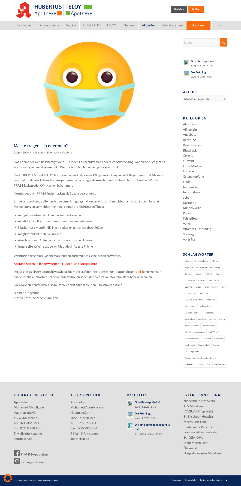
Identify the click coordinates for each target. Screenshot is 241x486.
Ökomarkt (190, 448)
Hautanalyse (190, 293)
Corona (188, 155)
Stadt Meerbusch (195, 443)
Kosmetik (189, 203)
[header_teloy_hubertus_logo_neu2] (53, 10)
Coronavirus (190, 280)
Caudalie (200, 274)
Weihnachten (219, 364)
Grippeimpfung (193, 176)
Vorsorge (67, 152)
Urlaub (200, 364)
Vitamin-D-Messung (197, 229)
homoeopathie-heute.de (200, 432)
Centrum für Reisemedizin (201, 427)
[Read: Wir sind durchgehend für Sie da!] (130, 426)
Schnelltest (190, 218)
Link (139, 271)
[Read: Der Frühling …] (186, 73)
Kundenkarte (192, 208)
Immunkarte (191, 187)
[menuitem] (25, 25)
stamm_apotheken (33, 462)
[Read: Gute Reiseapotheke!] (186, 62)
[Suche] (219, 25)
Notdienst (202, 319)
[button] (8, 478)
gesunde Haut (215, 280)
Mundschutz (190, 319)
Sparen (216, 345)
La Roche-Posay (191, 313)
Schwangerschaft (192, 338)
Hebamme (203, 293)
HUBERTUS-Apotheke (194, 300)
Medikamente (208, 313)
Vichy (208, 364)
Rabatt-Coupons (192, 325)
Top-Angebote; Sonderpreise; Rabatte (200, 358)
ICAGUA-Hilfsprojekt (198, 411)
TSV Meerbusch (194, 406)
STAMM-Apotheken (34, 454)
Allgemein (40, 152)
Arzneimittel (201, 267)
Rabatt (222, 319)
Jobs (186, 197)
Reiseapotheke (208, 325)
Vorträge (189, 239)
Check (209, 274)
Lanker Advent (205, 306)
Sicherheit (218, 338)
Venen (187, 223)
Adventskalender (201, 261)
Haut (186, 182)
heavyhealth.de (51, 480)
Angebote (189, 134)
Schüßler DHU (193, 437)
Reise (187, 213)
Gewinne (188, 287)
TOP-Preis (189, 364)
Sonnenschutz (204, 345)
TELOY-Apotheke (192, 351)
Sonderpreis (190, 345)
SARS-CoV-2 (213, 332)
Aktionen (189, 124)
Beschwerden (192, 145)
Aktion (215, 261)
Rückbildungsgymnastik (195, 332)
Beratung (189, 140)
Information (54, 152)
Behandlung (215, 267)
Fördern (188, 171)
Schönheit (207, 338)
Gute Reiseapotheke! (203, 61)
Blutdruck (190, 150)
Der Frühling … (199, 72)
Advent (188, 261)
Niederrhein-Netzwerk (199, 401)
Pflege (213, 319)
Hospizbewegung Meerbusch (203, 453)
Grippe (198, 287)
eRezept (188, 161)
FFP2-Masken (192, 166)
